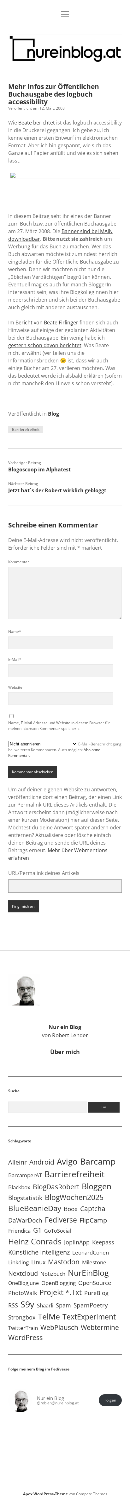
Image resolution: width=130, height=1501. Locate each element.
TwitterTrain (23, 1328)
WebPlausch (59, 1327)
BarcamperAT (25, 1175)
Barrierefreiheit (25, 429)
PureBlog (96, 1293)
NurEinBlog (88, 1272)
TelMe (49, 1316)
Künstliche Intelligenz (39, 1252)
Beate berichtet (36, 122)
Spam (63, 1305)
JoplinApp (77, 1242)
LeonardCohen (90, 1252)
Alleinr (17, 1162)
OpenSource (94, 1283)
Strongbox (21, 1317)
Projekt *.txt (60, 1292)
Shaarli (45, 1305)
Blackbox (19, 1187)
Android (41, 1161)
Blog (53, 413)
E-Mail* (14, 659)
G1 (37, 1230)
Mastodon (64, 1261)
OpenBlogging (58, 1283)
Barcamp (98, 1161)
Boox (71, 1209)
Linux (38, 1262)
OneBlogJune (23, 1283)
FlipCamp (93, 1220)
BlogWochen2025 (74, 1197)
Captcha (92, 1208)
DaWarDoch (25, 1220)
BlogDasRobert (56, 1186)
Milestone (94, 1262)
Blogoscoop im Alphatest (39, 469)
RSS (13, 1305)
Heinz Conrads (35, 1241)
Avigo (67, 1161)
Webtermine (100, 1327)
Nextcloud (23, 1273)
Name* (14, 631)
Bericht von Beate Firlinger (47, 322)
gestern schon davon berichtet (44, 345)
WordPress (25, 1337)
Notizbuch (52, 1273)
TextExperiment (89, 1317)
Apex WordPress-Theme (45, 1494)
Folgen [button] (110, 1400)
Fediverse (61, 1220)
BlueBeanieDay (34, 1208)
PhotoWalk (22, 1293)
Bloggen (96, 1186)
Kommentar (18, 562)
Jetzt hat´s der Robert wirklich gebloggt (57, 490)
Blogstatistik (25, 1198)
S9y (27, 1304)
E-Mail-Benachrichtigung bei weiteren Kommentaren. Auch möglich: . (64, 749)
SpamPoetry (91, 1305)
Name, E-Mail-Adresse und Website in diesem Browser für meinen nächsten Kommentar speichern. (59, 725)
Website (15, 687)
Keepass (103, 1242)
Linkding (18, 1262)
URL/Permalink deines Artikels (44, 873)
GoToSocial (57, 1230)
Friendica (19, 1230)
